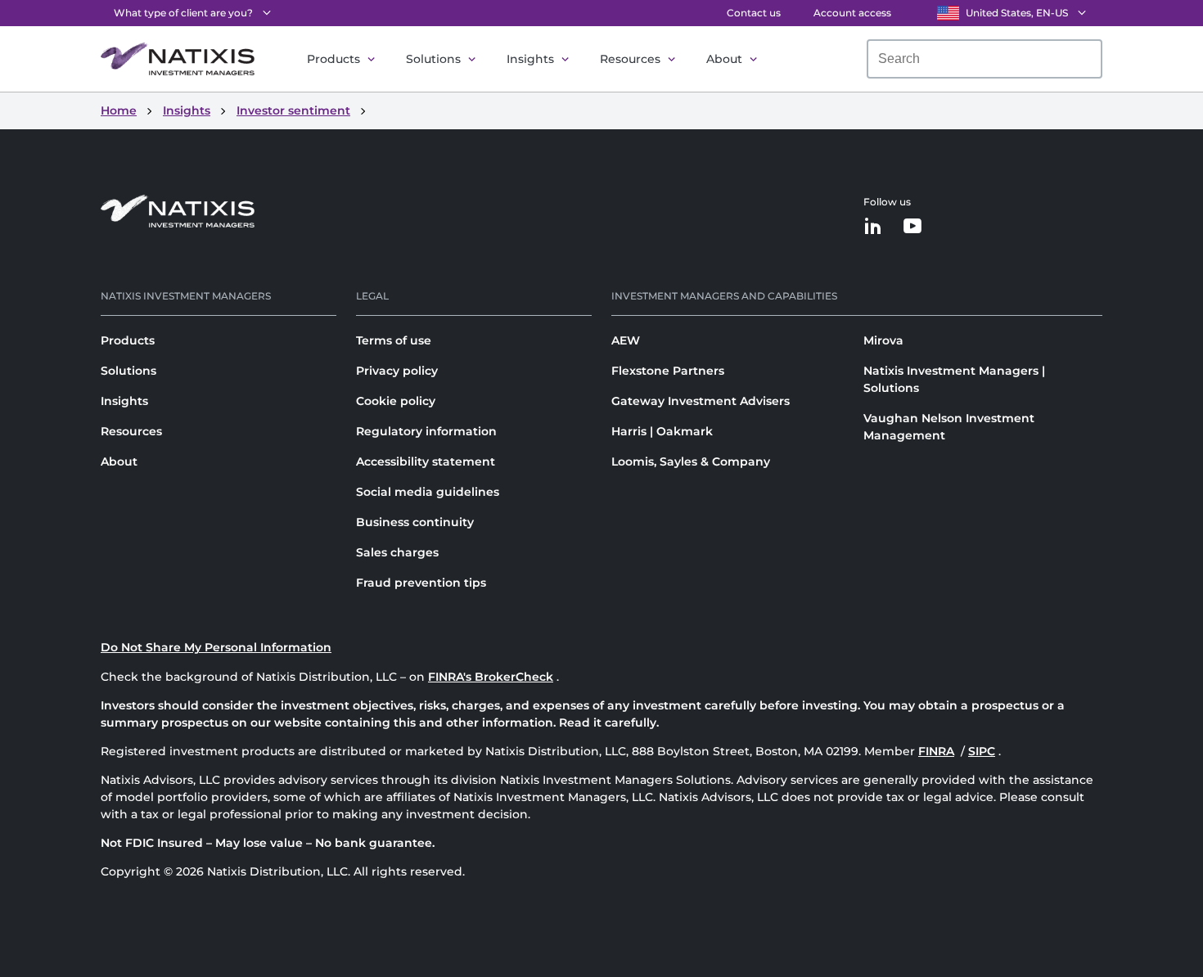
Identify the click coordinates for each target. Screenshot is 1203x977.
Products (333, 59)
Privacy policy (397, 370)
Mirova (883, 340)
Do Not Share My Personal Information (216, 647)
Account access (852, 13)
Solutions (433, 59)
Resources (630, 59)
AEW (625, 340)
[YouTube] (912, 227)
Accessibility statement (425, 461)
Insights (530, 59)
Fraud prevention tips (421, 582)
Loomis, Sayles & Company (690, 461)
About (724, 59)
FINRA (936, 751)
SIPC (981, 751)
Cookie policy (395, 401)
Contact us (754, 13)
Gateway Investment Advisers (700, 401)
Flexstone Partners (667, 370)
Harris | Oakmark (662, 431)
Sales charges (397, 552)
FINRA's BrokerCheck (490, 676)
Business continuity (415, 522)
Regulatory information (426, 431)
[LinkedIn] (873, 227)
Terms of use (393, 340)
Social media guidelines (427, 491)
